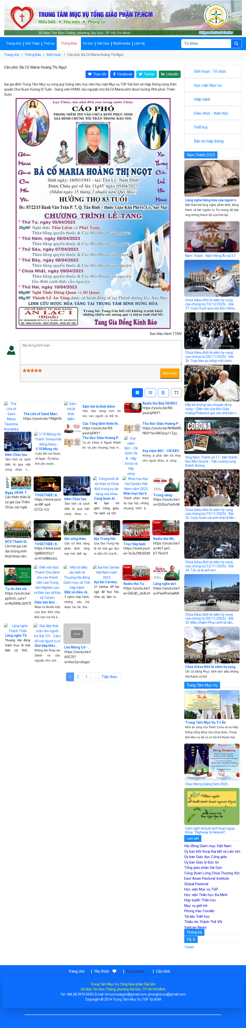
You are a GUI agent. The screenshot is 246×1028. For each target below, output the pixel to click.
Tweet (189, 947)
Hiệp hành (202, 99)
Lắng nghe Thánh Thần (23, 635)
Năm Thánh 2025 (201, 155)
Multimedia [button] (121, 43)
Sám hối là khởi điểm (98, 406)
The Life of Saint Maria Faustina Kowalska (56, 414)
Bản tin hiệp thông (209, 141)
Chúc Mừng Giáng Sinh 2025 (206, 784)
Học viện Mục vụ (208, 85)
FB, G (191, 939)
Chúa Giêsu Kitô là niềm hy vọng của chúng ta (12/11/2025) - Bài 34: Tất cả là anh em (209, 566)
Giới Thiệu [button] (32, 43)
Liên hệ (139, 43)
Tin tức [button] (87, 43)
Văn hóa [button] (103, 43)
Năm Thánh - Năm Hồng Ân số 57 (210, 256)
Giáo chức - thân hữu (211, 113)
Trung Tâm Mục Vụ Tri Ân (205, 722)
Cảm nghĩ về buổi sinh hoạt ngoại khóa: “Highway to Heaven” (210, 830)
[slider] (32, 370)
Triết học (201, 127)
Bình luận (170, 373)
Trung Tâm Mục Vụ (202, 685)
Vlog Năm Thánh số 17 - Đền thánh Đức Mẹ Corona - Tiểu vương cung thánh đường (211, 461)
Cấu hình (163, 971)
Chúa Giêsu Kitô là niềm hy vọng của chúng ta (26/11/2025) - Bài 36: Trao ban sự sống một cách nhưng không (209, 359)
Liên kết (193, 838)
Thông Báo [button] (69, 43)
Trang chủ (13, 43)
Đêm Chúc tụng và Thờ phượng (29, 455)
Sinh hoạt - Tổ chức (210, 71)
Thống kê (194, 932)
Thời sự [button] (49, 43)
